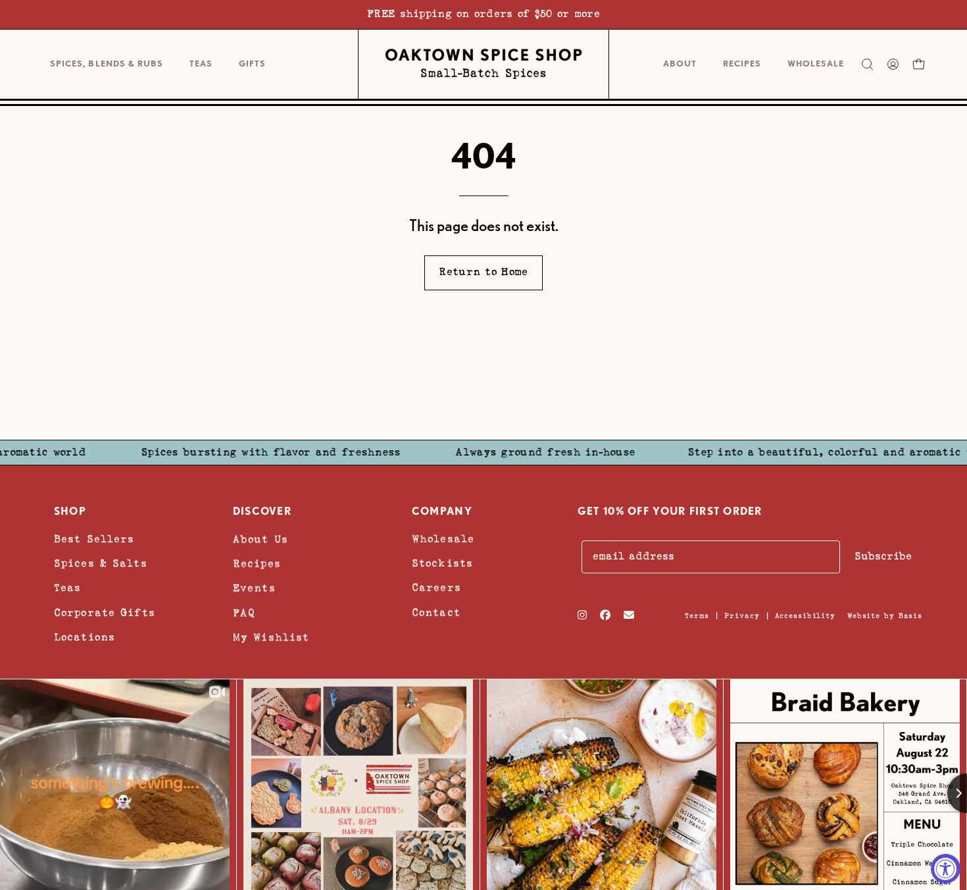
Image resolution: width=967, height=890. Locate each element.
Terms (697, 615)
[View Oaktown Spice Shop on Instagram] (582, 614)
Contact (436, 612)
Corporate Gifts (104, 612)
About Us (260, 539)
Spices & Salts (100, 563)
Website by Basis (884, 615)
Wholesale (443, 539)
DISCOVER (262, 511)
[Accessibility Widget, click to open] (945, 868)
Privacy (741, 615)
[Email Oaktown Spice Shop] (629, 615)
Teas (67, 588)
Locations (84, 636)
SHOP (70, 511)
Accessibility (805, 615)
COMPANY (442, 511)
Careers (436, 588)
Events (254, 588)
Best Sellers (94, 539)
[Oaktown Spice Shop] (483, 64)
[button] (252, 64)
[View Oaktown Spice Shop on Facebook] (605, 615)
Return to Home (483, 272)
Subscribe (883, 556)
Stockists (442, 563)
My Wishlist (271, 636)
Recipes (257, 563)
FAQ (244, 612)
